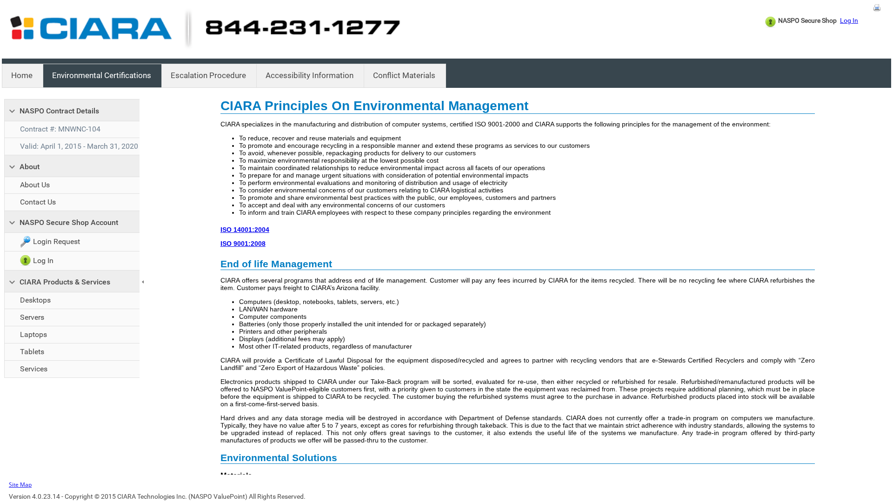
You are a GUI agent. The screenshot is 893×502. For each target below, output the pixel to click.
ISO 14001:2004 (244, 229)
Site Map (20, 484)
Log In (849, 20)
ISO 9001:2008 (243, 243)
